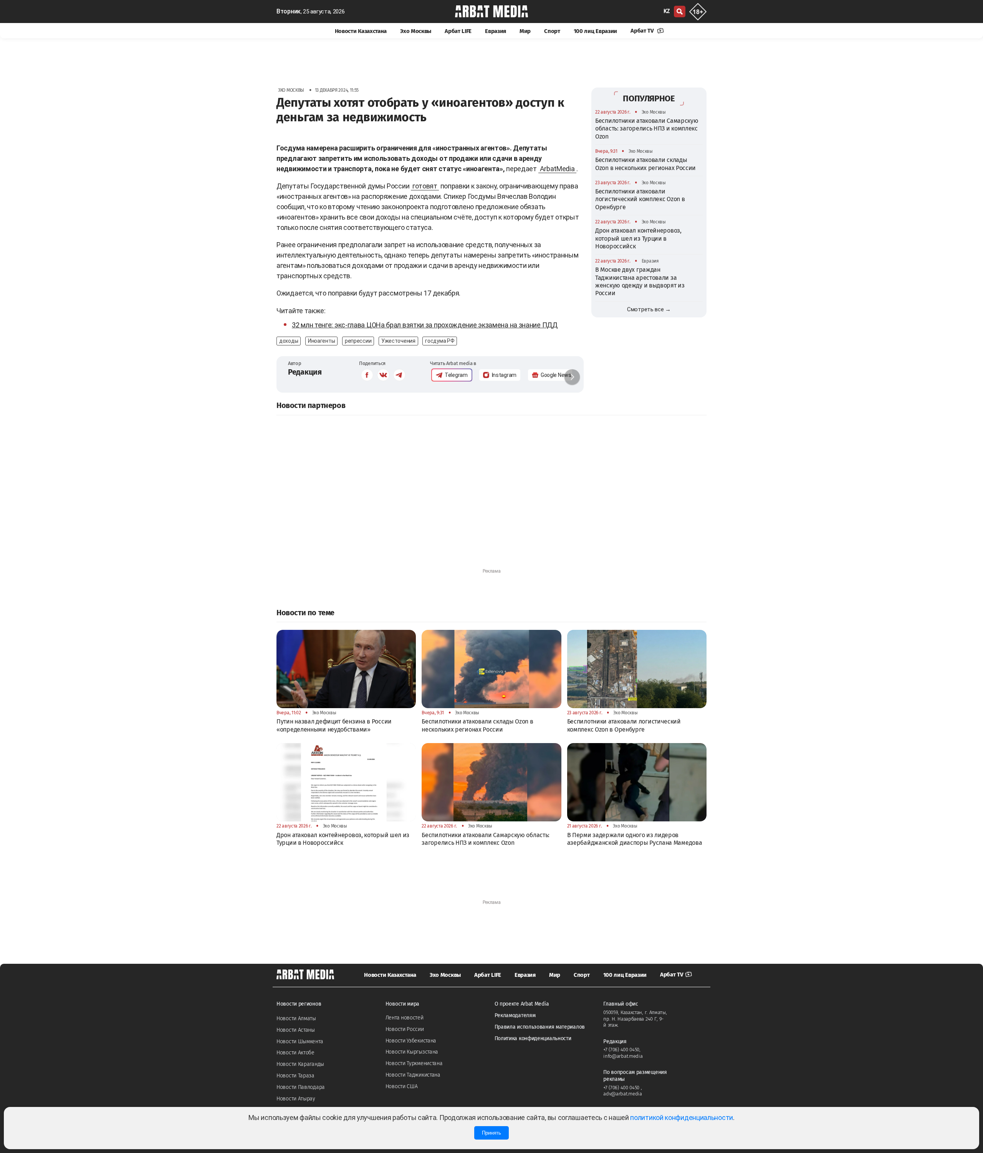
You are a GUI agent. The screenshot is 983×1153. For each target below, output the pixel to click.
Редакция (305, 372)
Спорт (552, 31)
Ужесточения (398, 341)
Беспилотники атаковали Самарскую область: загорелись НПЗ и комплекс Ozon (646, 128)
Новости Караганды (300, 1064)
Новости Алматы (296, 1018)
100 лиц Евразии (595, 31)
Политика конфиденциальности (533, 1038)
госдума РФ (439, 341)
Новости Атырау (295, 1098)
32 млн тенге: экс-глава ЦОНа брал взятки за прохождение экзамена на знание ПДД (425, 325)
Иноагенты (321, 341)
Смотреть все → (649, 309)
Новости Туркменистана (414, 1063)
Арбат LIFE (458, 31)
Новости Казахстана (361, 31)
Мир (525, 31)
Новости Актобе (295, 1052)
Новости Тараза (295, 1075)
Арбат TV (643, 30)
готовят (424, 186)
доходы (288, 341)
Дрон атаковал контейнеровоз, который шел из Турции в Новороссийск (638, 238)
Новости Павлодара (300, 1087)
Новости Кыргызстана (412, 1052)
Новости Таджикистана (413, 1075)
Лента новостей (405, 1017)
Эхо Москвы (415, 31)
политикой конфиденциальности (681, 1117)
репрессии (358, 341)
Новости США (402, 1086)
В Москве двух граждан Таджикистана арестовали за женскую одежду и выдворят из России (640, 281)
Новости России (405, 1029)
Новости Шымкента (299, 1041)
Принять (491, 1133)
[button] (572, 377)
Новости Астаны (295, 1030)
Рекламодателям (515, 1015)
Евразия (495, 31)
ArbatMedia (557, 169)
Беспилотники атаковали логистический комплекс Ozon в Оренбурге (640, 199)
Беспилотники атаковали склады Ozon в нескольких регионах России (645, 163)
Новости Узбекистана (411, 1040)
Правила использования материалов (540, 1027)
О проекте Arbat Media (522, 1004)
